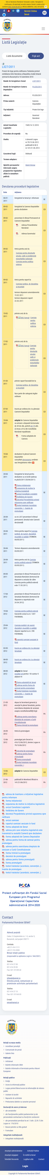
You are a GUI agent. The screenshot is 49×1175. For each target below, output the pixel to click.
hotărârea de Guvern (25, 497)
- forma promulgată (13, 862)
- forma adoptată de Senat (16, 827)
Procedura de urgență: (12, 134)
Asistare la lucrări (11, 1095)
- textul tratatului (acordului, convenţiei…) (22, 872)
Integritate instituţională (14, 1138)
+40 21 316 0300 (13, 950)
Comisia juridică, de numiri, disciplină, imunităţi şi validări (26, 534)
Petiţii (7, 1081)
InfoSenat (9, 1061)
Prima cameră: (9, 101)
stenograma (26, 460)
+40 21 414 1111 (13, 947)
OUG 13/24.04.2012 (14, 7)
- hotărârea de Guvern (14, 810)
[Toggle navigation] (43, 28)
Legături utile (28, 1159)
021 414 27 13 (12, 991)
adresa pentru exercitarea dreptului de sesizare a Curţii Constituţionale (25, 719)
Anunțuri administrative (13, 1151)
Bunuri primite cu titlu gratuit (16, 1127)
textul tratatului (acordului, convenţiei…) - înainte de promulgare (26, 508)
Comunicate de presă (13, 1050)
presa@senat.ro (13, 1002)
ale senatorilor (10, 1111)
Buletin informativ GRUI (14, 1065)
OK (46, 7)
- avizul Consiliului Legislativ (17, 807)
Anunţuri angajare (11, 1155)
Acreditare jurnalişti (12, 1046)
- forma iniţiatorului (13, 800)
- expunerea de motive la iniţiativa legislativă (24, 804)
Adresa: (6, 95)
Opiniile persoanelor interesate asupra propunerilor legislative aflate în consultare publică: (12, 171)
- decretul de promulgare (15, 856)
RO (44, 13)
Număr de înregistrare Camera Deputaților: (15, 88)
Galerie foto (9, 1053)
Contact (41, 1159)
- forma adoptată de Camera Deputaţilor (22, 836)
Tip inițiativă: (8, 109)
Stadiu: (6, 139)
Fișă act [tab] (36, 56)
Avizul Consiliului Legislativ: (10, 126)
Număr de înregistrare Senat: (14, 81)
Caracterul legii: (9, 154)
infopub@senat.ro (13, 978)
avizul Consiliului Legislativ (27, 494)
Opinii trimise (30, 165)
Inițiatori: (7, 115)
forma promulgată (24, 759)
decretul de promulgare (26, 751)
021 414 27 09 (12, 964)
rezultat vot (19, 674)
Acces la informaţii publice (15, 1085)
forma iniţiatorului (23, 485)
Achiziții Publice (33, 1151)
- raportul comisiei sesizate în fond (19, 823)
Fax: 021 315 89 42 (14, 970)
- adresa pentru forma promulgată (19, 859)
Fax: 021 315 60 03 (14, 994)
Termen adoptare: (10, 159)
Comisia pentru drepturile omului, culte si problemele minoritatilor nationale (26, 256)
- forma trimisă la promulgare (17, 853)
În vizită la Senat (29, 1155)
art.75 (32, 426)
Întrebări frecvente (12, 1159)
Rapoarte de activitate (13, 1098)
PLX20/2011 (37, 87)
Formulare (9, 1130)
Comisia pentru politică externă (26, 611)
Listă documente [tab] (14, 56)
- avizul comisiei (11, 820)
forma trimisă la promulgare (27, 725)
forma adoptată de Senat (26, 682)
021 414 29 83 (12, 967)
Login (25, 1166)
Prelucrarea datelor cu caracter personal (20, 1102)
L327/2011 (8, 67)
